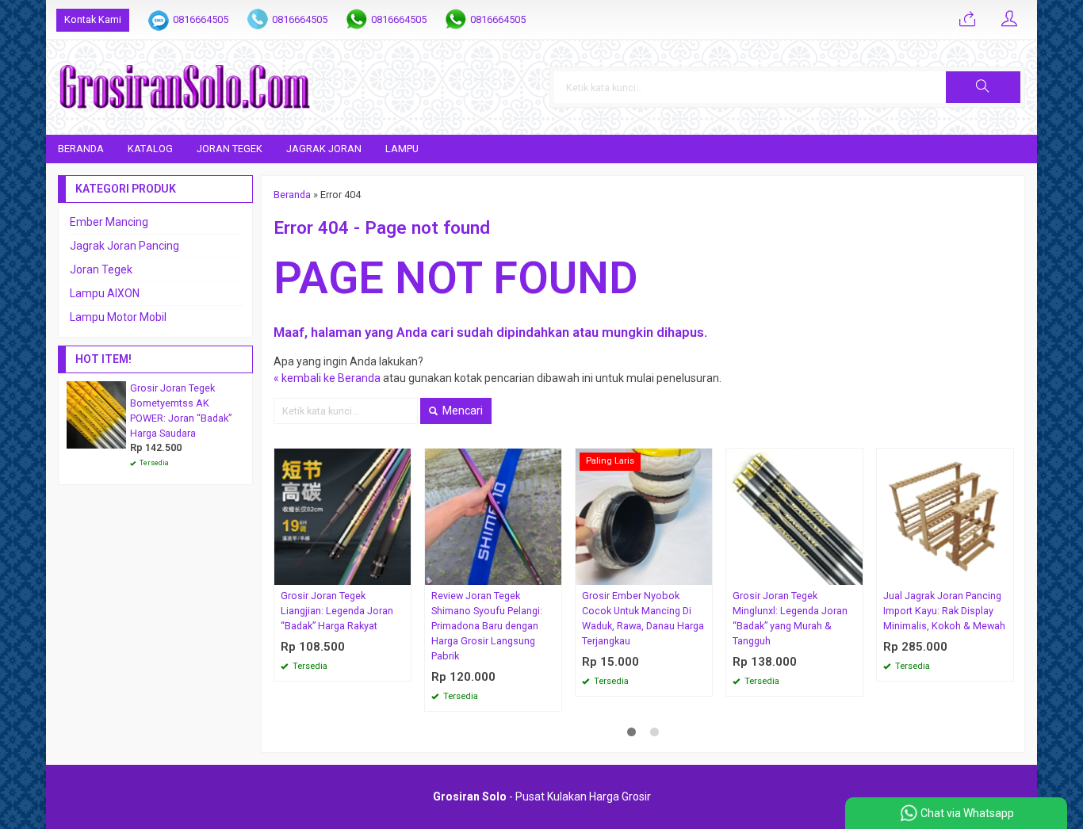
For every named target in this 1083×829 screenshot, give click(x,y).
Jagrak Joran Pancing (124, 245)
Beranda (81, 149)
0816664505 (200, 19)
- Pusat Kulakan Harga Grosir (542, 796)
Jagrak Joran (324, 149)
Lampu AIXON (105, 293)
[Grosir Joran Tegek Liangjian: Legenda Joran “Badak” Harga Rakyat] (342, 516)
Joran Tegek (229, 149)
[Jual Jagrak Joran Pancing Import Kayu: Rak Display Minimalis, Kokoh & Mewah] (945, 516)
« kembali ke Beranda (327, 378)
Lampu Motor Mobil (118, 317)
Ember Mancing (109, 222)
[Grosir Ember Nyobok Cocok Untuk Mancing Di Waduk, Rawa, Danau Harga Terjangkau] (644, 516)
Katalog (150, 149)
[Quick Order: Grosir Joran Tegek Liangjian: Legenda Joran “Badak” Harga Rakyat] (401, 572)
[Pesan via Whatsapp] (967, 19)
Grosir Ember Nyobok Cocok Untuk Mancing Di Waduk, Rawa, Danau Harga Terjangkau (643, 618)
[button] (983, 87)
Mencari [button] (461, 410)
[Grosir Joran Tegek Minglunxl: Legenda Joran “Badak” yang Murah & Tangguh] (794, 516)
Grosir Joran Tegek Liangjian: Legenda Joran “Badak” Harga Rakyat (337, 611)
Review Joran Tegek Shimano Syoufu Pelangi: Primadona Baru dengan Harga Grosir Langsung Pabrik (486, 626)
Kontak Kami (92, 19)
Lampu (402, 149)
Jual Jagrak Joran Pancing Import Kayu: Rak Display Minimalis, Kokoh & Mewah (944, 611)
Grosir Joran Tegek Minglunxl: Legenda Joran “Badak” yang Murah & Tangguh (790, 618)
